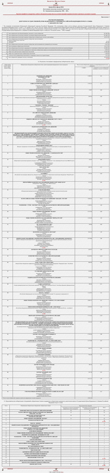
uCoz (62, 472)
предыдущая (10, 3)
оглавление (55, 4)
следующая (101, 3)
